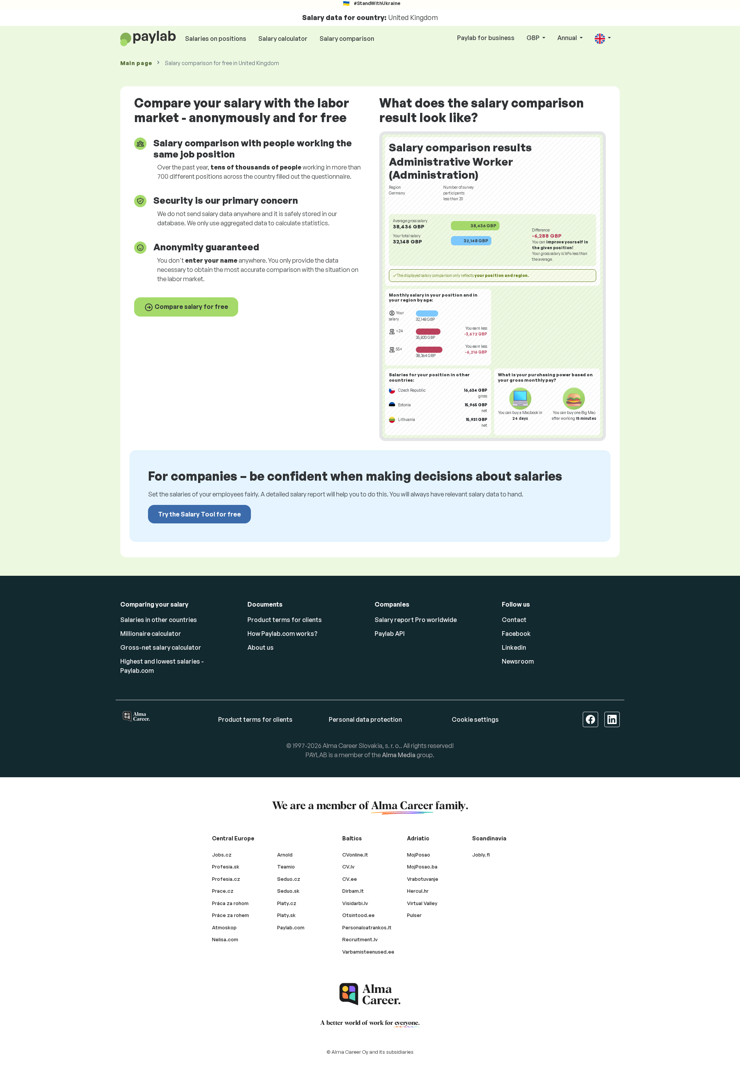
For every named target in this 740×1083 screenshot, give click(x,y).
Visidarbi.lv (355, 903)
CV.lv (348, 866)
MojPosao (418, 855)
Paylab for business (486, 38)
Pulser (414, 915)
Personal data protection (365, 719)
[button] (603, 38)
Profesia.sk (225, 866)
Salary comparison (347, 38)
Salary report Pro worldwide (416, 620)
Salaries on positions (215, 38)
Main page (136, 63)
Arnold (285, 855)
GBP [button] (533, 38)
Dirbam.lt (353, 891)
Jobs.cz (222, 855)
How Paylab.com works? (282, 633)
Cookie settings (475, 719)
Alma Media (398, 755)
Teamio (286, 866)
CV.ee (349, 879)
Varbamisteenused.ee (368, 952)
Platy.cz (286, 903)
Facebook (516, 633)
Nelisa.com (225, 939)
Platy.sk (286, 915)
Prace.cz (223, 891)
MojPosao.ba (422, 866)
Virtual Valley (422, 903)
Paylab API (390, 633)
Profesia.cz (226, 879)
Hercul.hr (418, 891)
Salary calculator (283, 38)
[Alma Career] (370, 994)
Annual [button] (567, 38)
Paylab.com (290, 927)
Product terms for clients (284, 620)
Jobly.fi (481, 855)
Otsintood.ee (358, 915)
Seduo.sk (288, 891)
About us (260, 647)
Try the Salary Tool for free (199, 514)
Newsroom (518, 661)
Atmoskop (224, 927)
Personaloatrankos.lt (367, 927)
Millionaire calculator (150, 633)
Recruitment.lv (360, 939)
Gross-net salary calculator (160, 647)
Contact (514, 620)
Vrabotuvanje (422, 879)
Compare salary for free (190, 306)
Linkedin (514, 647)
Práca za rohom (230, 903)
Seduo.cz (288, 879)
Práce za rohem (230, 915)
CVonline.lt (355, 855)
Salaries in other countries (158, 620)
